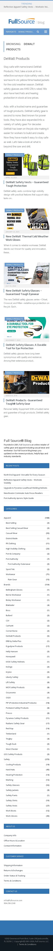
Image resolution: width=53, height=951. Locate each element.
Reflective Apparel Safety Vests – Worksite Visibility (27, 7)
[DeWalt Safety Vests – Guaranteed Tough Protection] (26, 165)
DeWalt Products (14, 155)
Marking (9, 779)
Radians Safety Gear (15, 723)
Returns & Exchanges (13, 870)
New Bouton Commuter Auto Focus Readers (23, 493)
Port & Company (13, 553)
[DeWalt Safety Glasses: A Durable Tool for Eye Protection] (26, 328)
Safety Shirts (11, 800)
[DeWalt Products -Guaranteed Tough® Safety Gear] (26, 383)
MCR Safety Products (15, 687)
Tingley (9, 738)
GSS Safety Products (13, 754)
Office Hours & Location (14, 840)
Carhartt (9, 625)
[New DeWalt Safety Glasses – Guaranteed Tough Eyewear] (26, 274)
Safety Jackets (12, 790)
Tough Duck (11, 744)
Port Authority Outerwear (19, 564)
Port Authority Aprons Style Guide (19, 498)
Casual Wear (11, 533)
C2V (7, 620)
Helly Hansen (12, 651)
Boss (8, 610)
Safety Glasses (13, 785)
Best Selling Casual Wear (17, 528)
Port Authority (12, 559)
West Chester (12, 749)
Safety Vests (11, 805)
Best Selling (11, 523)
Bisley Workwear (13, 600)
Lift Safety (10, 682)
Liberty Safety (12, 677)
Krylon (9, 672)
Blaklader (10, 605)
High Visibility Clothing (15, 548)
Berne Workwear (13, 594)
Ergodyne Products (14, 646)
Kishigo (9, 666)
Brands (7, 584)
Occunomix (11, 692)
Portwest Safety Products (17, 708)
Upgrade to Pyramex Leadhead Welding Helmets (25, 488)
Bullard (9, 615)
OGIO (8, 697)
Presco (9, 713)
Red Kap (9, 728)
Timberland (11, 733)
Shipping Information (13, 865)
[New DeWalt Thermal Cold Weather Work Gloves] (26, 220)
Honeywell (10, 656)
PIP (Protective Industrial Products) (21, 702)
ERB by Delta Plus (13, 641)
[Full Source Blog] (26, 21)
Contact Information (12, 845)
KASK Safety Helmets (15, 661)
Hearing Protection (14, 774)
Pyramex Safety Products (17, 718)
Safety (7, 759)
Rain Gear (12, 579)
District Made (12, 538)
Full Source (24, 444)
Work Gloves (11, 816)
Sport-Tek (10, 569)
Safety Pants (11, 795)
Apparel (7, 517)
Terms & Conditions (12, 880)
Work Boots (11, 810)
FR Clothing (11, 543)
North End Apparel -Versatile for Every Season (24, 474)
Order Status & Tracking (14, 875)
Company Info (10, 835)
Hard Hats (10, 769)
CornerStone (11, 631)
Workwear (10, 574)
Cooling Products (13, 764)
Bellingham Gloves (14, 589)
